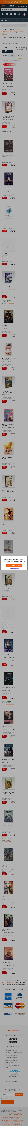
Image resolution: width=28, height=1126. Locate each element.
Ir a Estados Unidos (14, 565)
